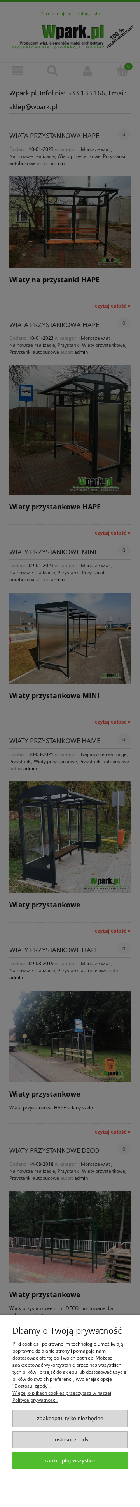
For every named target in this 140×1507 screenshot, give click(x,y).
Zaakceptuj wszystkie (70, 1461)
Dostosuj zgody (70, 1439)
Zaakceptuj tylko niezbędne (70, 1418)
